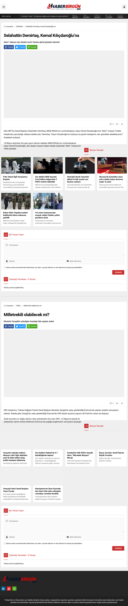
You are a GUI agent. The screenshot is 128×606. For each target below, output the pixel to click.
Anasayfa (9, 26)
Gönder (33, 47)
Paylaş (10, 47)
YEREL (18, 305)
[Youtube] (9, 588)
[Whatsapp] (14, 588)
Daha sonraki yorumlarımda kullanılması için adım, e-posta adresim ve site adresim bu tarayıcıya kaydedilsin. (44, 267)
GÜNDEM (19, 26)
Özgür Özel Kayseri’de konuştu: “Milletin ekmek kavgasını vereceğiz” (46, 16)
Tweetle (22, 47)
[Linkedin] (3, 588)
